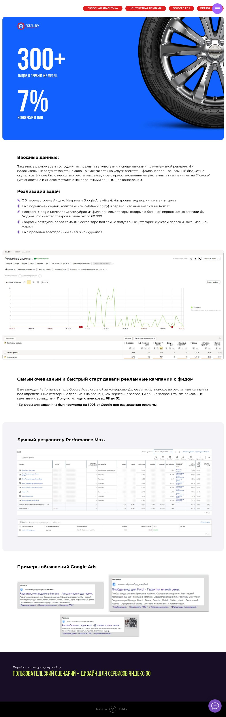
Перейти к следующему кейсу (37, 667)
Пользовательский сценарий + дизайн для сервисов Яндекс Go (82, 674)
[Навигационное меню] (217, 8)
